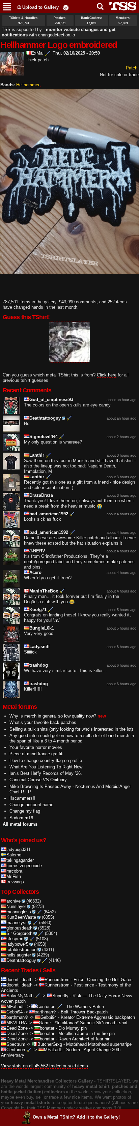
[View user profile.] (12, 72)
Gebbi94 (14, 1011)
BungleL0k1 (41, 628)
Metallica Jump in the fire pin (86, 1033)
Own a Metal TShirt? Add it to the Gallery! (76, 1117)
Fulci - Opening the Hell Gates (103, 979)
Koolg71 (38, 609)
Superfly (60, 995)
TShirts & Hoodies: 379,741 (23, 20)
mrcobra (14, 871)
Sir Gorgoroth (19, 933)
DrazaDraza (41, 495)
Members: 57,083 (123, 20)
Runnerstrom (57, 979)
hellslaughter (18, 954)
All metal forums (20, 824)
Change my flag (24, 811)
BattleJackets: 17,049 (91, 20)
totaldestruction (21, 949)
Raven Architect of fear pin (84, 1038)
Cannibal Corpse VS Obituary (38, 779)
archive (13, 901)
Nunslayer (16, 906)
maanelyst (16, 922)
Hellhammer (27, 84)
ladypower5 (17, 944)
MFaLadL (15, 1006)
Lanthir (36, 455)
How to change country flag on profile (45, 760)
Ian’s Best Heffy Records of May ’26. (45, 773)
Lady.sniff (39, 646)
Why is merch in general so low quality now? (52, 716)
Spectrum (15, 1044)
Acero (35, 572)
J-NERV (37, 550)
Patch (131, 67)
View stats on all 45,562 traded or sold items (44, 1065)
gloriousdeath (19, 928)
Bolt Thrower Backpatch (84, 1011)
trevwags (15, 881)
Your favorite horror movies (35, 747)
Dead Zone (17, 1028)
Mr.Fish (13, 876)
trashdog (38, 665)
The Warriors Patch (85, 1006)
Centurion (46, 1006)
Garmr (45, 1022)
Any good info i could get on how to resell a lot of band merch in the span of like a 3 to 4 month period (71, 738)
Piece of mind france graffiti (36, 753)
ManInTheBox (43, 591)
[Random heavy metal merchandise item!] (65, 7)
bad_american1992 (48, 513)
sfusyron (14, 938)
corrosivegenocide (24, 865)
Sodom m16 (21, 817)
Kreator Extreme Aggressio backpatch (98, 1017)
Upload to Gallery (40, 7)
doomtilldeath (19, 979)
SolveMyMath (19, 995)
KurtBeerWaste (21, 917)
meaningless (18, 911)
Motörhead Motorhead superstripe (99, 1044)
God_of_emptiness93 (51, 399)
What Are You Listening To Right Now (45, 766)
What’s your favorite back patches (42, 722)
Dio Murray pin (72, 1028)
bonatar (47, 1028)
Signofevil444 (43, 436)
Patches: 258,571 (60, 20)
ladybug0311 (18, 849)
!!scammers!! (22, 798)
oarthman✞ (46, 1011)
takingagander (20, 860)
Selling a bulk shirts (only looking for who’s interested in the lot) (71, 729)
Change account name (31, 804)
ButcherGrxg (49, 1044)
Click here (106, 374)
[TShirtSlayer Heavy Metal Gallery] (120, 6)
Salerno (13, 854)
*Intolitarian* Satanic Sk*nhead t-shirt (91, 1022)
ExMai (37, 53)
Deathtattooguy (45, 418)
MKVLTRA (16, 1022)
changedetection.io (56, 34)
